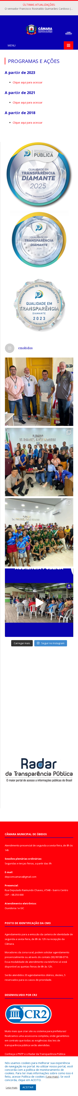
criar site (28, 1031)
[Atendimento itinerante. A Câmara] (39, 391)
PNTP (21, 1054)
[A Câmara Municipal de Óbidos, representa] (39, 602)
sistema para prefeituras (51, 1031)
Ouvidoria (10, 908)
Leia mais (52, 1076)
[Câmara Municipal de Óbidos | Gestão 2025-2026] (39, 29)
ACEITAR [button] (28, 1087)
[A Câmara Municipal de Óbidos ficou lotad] (39, 532)
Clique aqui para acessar (27, 82)
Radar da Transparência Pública (46, 1054)
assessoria (30, 1036)
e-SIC (21, 908)
